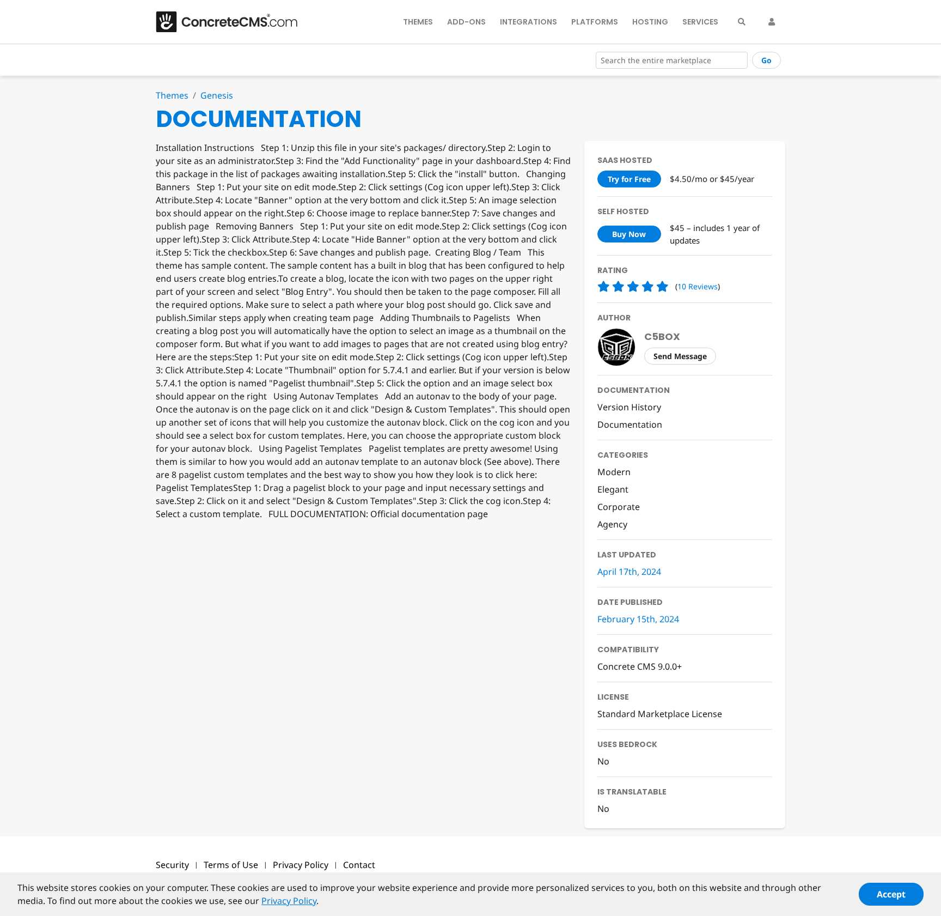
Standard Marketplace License (659, 714)
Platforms (594, 21)
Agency (612, 524)
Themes (418, 21)
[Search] (741, 21)
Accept (891, 894)
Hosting (650, 21)
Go (766, 60)
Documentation (629, 424)
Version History (629, 407)
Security (172, 865)
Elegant (612, 489)
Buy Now (629, 234)
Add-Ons (466, 21)
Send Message (680, 356)
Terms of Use (231, 865)
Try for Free (629, 179)
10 (697, 286)
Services (700, 21)
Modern (614, 472)
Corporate (618, 507)
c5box (662, 336)
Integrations (528, 21)
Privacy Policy (300, 865)
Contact (359, 865)
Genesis (216, 95)
